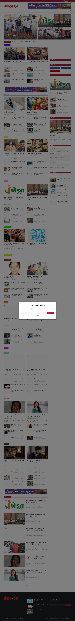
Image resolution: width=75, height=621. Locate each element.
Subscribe (50, 312)
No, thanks (37, 315)
